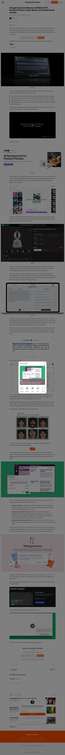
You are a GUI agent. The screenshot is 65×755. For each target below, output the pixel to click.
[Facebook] (27, 388)
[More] (43, 388)
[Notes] (38, 388)
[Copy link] (22, 388)
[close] (45, 363)
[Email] (32, 388)
